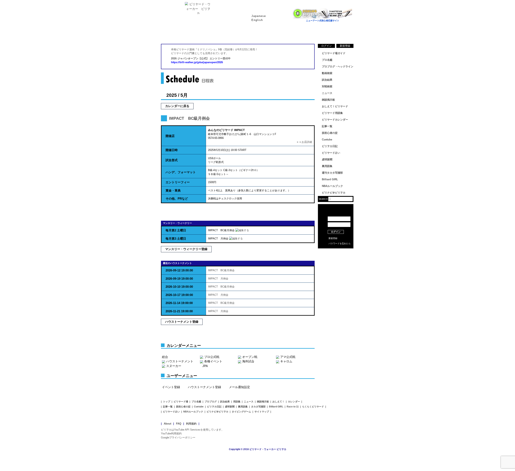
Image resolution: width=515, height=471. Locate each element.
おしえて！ (278, 401)
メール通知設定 (239, 387)
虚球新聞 (327, 159)
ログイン (326, 45)
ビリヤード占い (331, 152)
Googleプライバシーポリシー (178, 437)
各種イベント (213, 361)
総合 (165, 357)
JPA (205, 366)
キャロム (286, 361)
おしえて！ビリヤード (335, 106)
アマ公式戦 (287, 357)
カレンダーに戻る (177, 106)
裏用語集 (327, 166)
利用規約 (191, 423)
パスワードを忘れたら (340, 243)
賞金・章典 (173, 190)
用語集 (236, 401)
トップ (166, 401)
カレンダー (294, 401)
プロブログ (211, 401)
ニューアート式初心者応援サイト (322, 20)
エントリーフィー (178, 182)
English (257, 20)
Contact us (335, 260)
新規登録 (345, 45)
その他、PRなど (177, 198)
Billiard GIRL (330, 179)
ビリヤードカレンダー (335, 119)
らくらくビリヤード (313, 406)
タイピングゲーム (241, 411)
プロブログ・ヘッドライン (337, 66)
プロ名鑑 (241, 34)
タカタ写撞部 (258, 406)
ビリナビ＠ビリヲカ (333, 192)
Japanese (258, 16)
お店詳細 (307, 141)
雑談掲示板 (328, 99)
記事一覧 (327, 126)
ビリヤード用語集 (306, 34)
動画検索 (327, 73)
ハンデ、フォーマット (181, 172)
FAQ (178, 423)
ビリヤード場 (181, 401)
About (167, 423)
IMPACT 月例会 (218, 278)
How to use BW (335, 253)
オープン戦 (249, 357)
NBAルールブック (332, 186)
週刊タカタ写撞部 (332, 172)
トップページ (177, 34)
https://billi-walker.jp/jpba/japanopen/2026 (197, 62)
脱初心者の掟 (330, 132)
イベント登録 (171, 387)
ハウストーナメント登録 (181, 321)
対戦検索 (327, 86)
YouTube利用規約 (171, 433)
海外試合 (248, 361)
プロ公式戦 (211, 357)
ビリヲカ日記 (330, 146)
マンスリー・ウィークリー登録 (186, 249)
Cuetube (327, 139)
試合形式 (172, 160)
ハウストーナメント (179, 361)
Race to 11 (293, 406)
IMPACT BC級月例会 (189, 118)
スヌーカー (173, 366)
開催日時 (172, 150)
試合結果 (274, 34)
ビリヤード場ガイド (209, 34)
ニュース (338, 34)
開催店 (170, 136)
